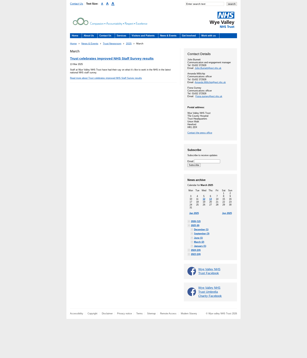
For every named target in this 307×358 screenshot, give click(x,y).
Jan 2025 (194, 213)
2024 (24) (196, 250)
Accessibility (76, 313)
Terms (139, 313)
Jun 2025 (227, 213)
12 (204, 199)
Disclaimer (107, 313)
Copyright (92, 313)
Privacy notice (124, 313)
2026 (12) (196, 221)
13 (210, 199)
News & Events (168, 35)
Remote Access (168, 313)
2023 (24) (196, 254)
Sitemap (151, 313)
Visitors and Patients (143, 35)
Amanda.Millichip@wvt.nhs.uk (210, 82)
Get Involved (189, 35)
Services (121, 35)
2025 (129, 43)
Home (75, 35)
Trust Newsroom (112, 43)
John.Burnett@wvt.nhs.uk (208, 68)
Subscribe (194, 165)
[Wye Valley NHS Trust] (221, 20)
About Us (89, 35)
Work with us (208, 35)
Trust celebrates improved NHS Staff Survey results (112, 58)
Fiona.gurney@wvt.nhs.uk (208, 96)
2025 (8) (195, 225)
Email (190, 161)
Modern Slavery (189, 313)
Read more (106, 78)
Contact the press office (199, 132)
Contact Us (76, 3)
